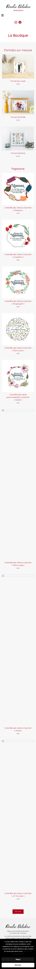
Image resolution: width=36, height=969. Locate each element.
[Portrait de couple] (18, 66)
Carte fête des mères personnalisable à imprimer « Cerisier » (18, 397)
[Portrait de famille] (18, 102)
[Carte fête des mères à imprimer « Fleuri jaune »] (18, 329)
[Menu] (2, 15)
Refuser (18, 965)
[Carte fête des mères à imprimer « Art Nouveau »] (18, 815)
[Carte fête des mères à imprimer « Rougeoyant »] (18, 282)
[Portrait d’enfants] (18, 138)
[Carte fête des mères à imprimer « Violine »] (18, 650)
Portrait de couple (18, 81)
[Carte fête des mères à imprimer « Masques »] (18, 189)
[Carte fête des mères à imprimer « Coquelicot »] (18, 236)
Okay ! (18, 959)
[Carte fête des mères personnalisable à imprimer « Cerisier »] (18, 376)
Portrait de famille (18, 117)
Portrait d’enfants (18, 153)
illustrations (18, 936)
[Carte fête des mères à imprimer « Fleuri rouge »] (18, 484)
